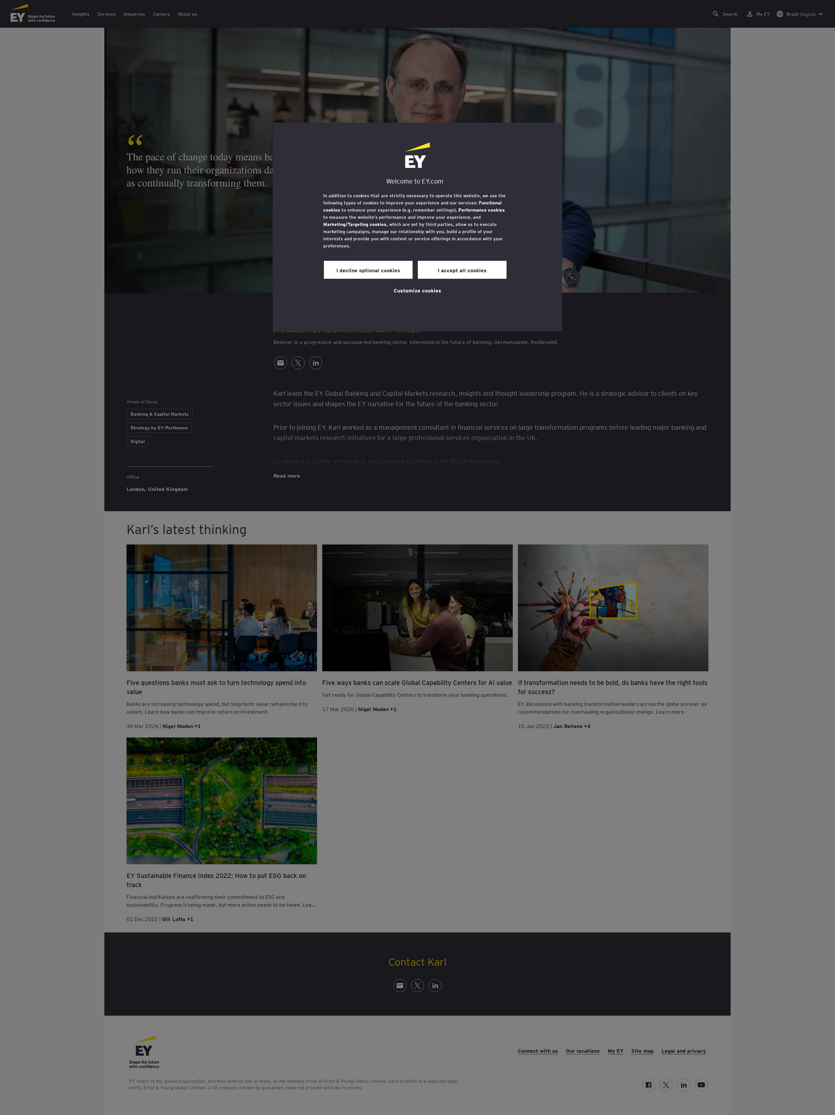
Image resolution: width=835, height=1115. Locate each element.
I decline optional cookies (368, 270)
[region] (417, 227)
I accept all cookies (462, 270)
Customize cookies (417, 290)
